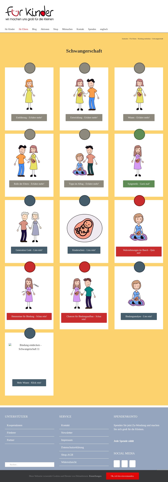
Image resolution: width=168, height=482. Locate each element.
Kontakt (65, 425)
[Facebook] (117, 463)
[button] (120, 29)
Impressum (67, 440)
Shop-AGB (67, 454)
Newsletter (66, 432)
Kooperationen (14, 425)
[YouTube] (125, 463)
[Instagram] (132, 463)
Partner (10, 440)
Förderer (11, 432)
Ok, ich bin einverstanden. (122, 476)
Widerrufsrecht (68, 462)
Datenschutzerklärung (72, 447)
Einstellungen (95, 476)
